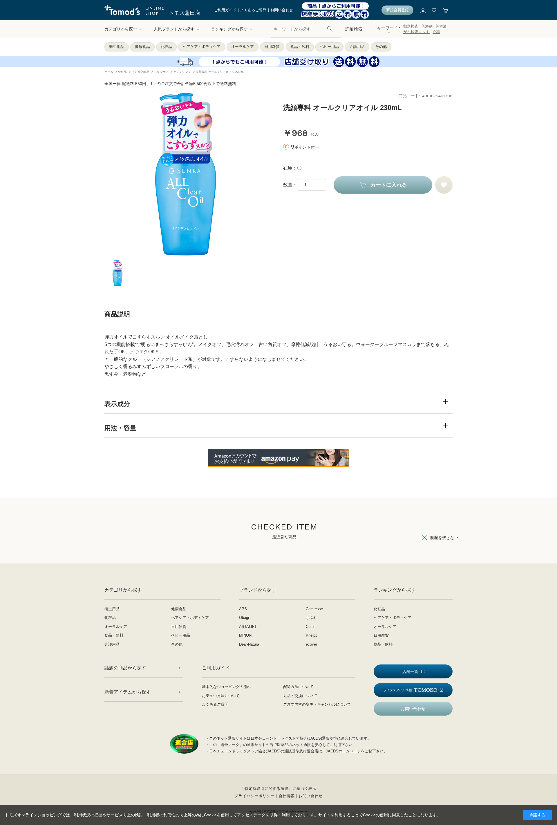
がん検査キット (416, 32)
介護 (436, 32)
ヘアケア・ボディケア (201, 46)
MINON (245, 635)
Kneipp (311, 635)
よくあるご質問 (253, 10)
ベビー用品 (329, 46)
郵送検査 (410, 26)
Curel (310, 626)
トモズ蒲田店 (184, 13)
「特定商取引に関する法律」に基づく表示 (278, 788)
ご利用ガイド (225, 10)
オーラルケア (242, 46)
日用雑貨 (272, 46)
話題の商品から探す (125, 667)
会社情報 (286, 796)
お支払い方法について (221, 695)
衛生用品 (116, 46)
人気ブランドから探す (174, 29)
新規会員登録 (397, 10)
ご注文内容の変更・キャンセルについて (317, 704)
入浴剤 (427, 26)
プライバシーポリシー (254, 796)
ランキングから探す (229, 29)
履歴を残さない (444, 537)
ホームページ (349, 751)
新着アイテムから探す (127, 691)
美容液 (441, 26)
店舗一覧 (410, 671)
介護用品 (357, 46)
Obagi (244, 617)
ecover (311, 644)
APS (243, 609)
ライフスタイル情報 (397, 690)
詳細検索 (353, 29)
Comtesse (314, 609)
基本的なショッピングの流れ (226, 687)
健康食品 (142, 46)
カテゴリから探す (120, 29)
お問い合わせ (281, 10)
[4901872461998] (117, 273)
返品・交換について (300, 695)
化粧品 (166, 46)
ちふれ (311, 617)
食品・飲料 (299, 46)
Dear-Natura (249, 644)
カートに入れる (388, 185)
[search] (329, 29)
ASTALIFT (248, 626)
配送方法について (298, 687)
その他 (381, 46)
